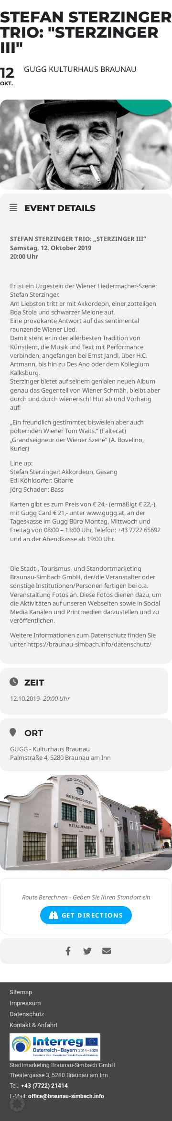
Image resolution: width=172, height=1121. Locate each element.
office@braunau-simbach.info (66, 1096)
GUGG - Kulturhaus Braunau (50, 749)
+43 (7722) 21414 (44, 1085)
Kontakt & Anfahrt (33, 1025)
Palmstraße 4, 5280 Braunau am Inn (60, 757)
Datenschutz (27, 1014)
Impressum (25, 1003)
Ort (33, 733)
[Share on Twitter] (87, 951)
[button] (17, 1104)
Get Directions (92, 915)
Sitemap (21, 993)
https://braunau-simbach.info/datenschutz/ (89, 644)
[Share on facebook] (68, 951)
